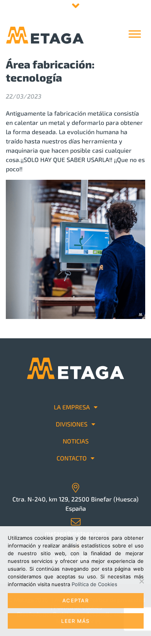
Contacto (72, 458)
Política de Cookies (94, 584)
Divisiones (72, 424)
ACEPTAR (75, 600)
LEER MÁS (75, 621)
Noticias (76, 441)
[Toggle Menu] (135, 34)
